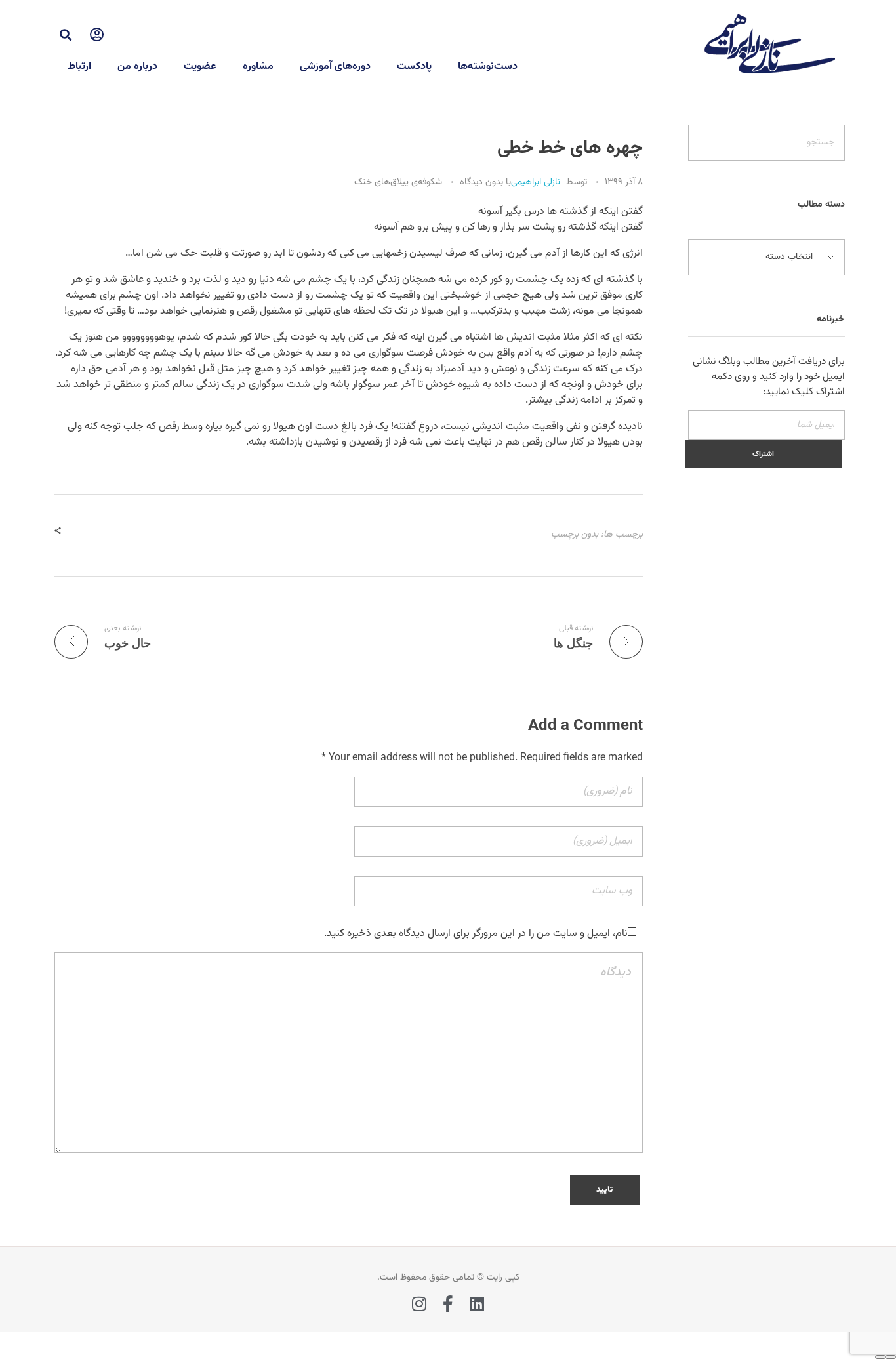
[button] (65, 34)
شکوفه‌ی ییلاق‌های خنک (398, 183)
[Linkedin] (477, 1303)
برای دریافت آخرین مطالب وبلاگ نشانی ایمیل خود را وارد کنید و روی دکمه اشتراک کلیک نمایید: (769, 376)
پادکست (414, 66)
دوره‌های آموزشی (335, 66)
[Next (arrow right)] (880, 1357)
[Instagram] (419, 1303)
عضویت (200, 66)
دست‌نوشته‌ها (488, 66)
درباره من (137, 66)
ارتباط (79, 66)
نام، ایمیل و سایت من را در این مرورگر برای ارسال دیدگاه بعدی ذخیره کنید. (476, 934)
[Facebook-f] (448, 1303)
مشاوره (258, 66)
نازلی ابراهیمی (535, 182)
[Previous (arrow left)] (891, 1357)
